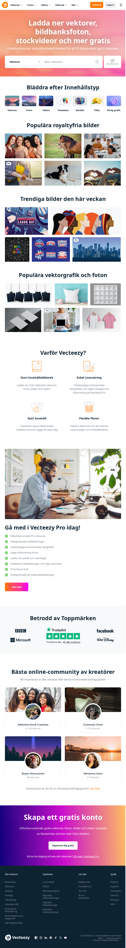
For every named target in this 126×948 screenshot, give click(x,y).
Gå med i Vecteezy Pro (86, 856)
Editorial (59, 5)
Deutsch (114, 895)
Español (114, 886)
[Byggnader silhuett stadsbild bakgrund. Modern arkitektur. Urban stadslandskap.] (96, 249)
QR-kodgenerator (14, 922)
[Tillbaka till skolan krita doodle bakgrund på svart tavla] (17, 249)
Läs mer (17, 587)
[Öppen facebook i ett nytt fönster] (36, 937)
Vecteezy (9, 886)
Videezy (9, 890)
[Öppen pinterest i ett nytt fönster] (50, 937)
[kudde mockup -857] (71, 294)
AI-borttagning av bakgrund (14, 917)
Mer (74, 5)
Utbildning (10, 899)
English (114, 881)
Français (114, 899)
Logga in (110, 5)
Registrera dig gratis (63, 845)
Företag (9, 895)
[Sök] (97, 62)
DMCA (46, 886)
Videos (44, 5)
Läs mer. (94, 788)
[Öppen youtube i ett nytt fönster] (65, 937)
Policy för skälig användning (105, 940)
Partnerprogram (51, 890)
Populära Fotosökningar (50, 903)
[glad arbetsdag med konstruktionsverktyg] (26, 221)
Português (115, 890)
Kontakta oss (85, 886)
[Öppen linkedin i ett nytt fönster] (46, 937)
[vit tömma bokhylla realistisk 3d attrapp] (105, 294)
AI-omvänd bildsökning (11, 910)
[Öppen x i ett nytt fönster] (60, 937)
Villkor (100, 938)
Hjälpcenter (85, 881)
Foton (30, 5)
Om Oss (83, 890)
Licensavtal (48, 881)
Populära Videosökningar (51, 911)
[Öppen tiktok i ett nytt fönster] (55, 937)
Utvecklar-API (12, 904)
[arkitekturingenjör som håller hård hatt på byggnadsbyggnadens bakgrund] (23, 173)
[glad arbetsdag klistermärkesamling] (51, 249)
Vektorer (15, 5)
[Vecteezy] (5, 5)
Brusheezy (10, 881)
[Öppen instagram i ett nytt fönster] (41, 937)
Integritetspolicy (113, 938)
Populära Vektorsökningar (51, 896)
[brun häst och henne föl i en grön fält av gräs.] (62, 146)
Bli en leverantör (84, 896)
